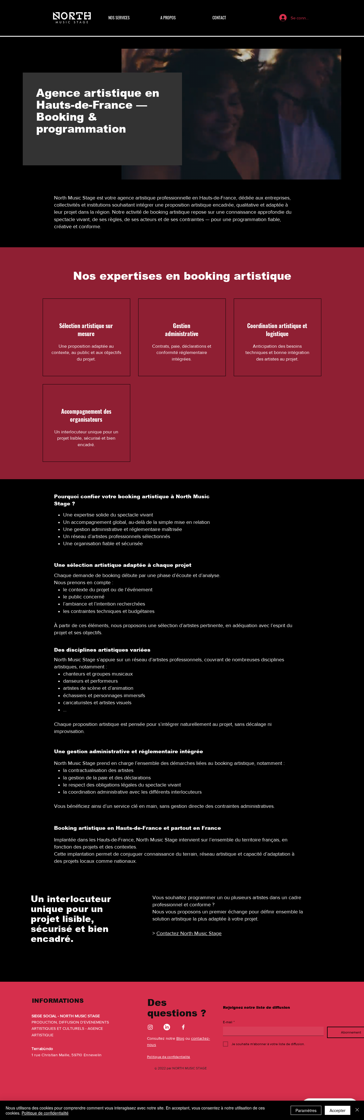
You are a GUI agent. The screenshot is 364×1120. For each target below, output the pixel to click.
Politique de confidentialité (45, 1113)
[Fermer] (357, 1110)
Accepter (338, 1110)
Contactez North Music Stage (189, 933)
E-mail (229, 1022)
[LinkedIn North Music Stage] (167, 1027)
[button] (130, 17)
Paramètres (306, 1110)
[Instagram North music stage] (150, 1027)
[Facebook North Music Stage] (183, 1027)
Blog (180, 1038)
